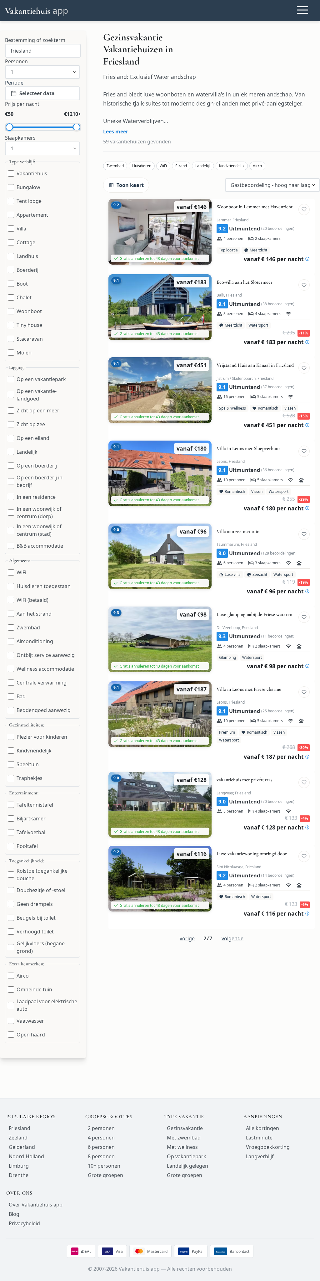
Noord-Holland (26, 1156)
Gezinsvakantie (185, 1128)
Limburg (19, 1165)
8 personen (101, 1156)
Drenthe (18, 1175)
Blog (14, 1214)
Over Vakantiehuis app (35, 1204)
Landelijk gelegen (187, 1165)
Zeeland (18, 1137)
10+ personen (104, 1165)
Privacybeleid (24, 1223)
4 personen (101, 1137)
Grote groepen (105, 1175)
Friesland (19, 1128)
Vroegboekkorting (268, 1147)
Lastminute (259, 1137)
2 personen (101, 1128)
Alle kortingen (262, 1128)
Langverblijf (260, 1156)
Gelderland (22, 1147)
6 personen (101, 1147)
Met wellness (182, 1147)
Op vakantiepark (186, 1156)
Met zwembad (184, 1137)
